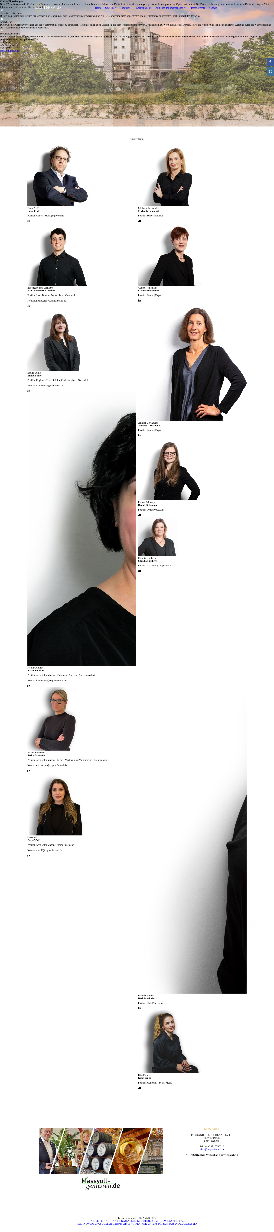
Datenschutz (130, 1221)
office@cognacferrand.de (211, 1149)
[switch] (1, 19)
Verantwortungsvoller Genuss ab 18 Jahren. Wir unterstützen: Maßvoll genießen (137, 1223)
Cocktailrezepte (144, 7)
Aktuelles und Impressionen (169, 7)
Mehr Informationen (10, 50)
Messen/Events (197, 7)
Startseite (95, 1221)
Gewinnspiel (169, 1221)
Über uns (109, 7)
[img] (47, 8)
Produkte (125, 7)
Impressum (150, 1221)
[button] (137, 42)
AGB (183, 1221)
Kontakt (213, 7)
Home (98, 7)
